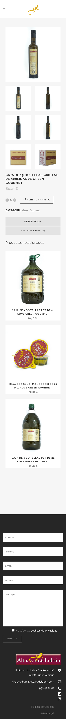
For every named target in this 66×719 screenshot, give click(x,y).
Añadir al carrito (36, 199)
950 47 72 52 (46, 688)
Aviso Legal (47, 713)
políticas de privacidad (44, 630)
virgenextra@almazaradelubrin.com (33, 681)
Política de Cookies (42, 706)
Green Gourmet (31, 210)
